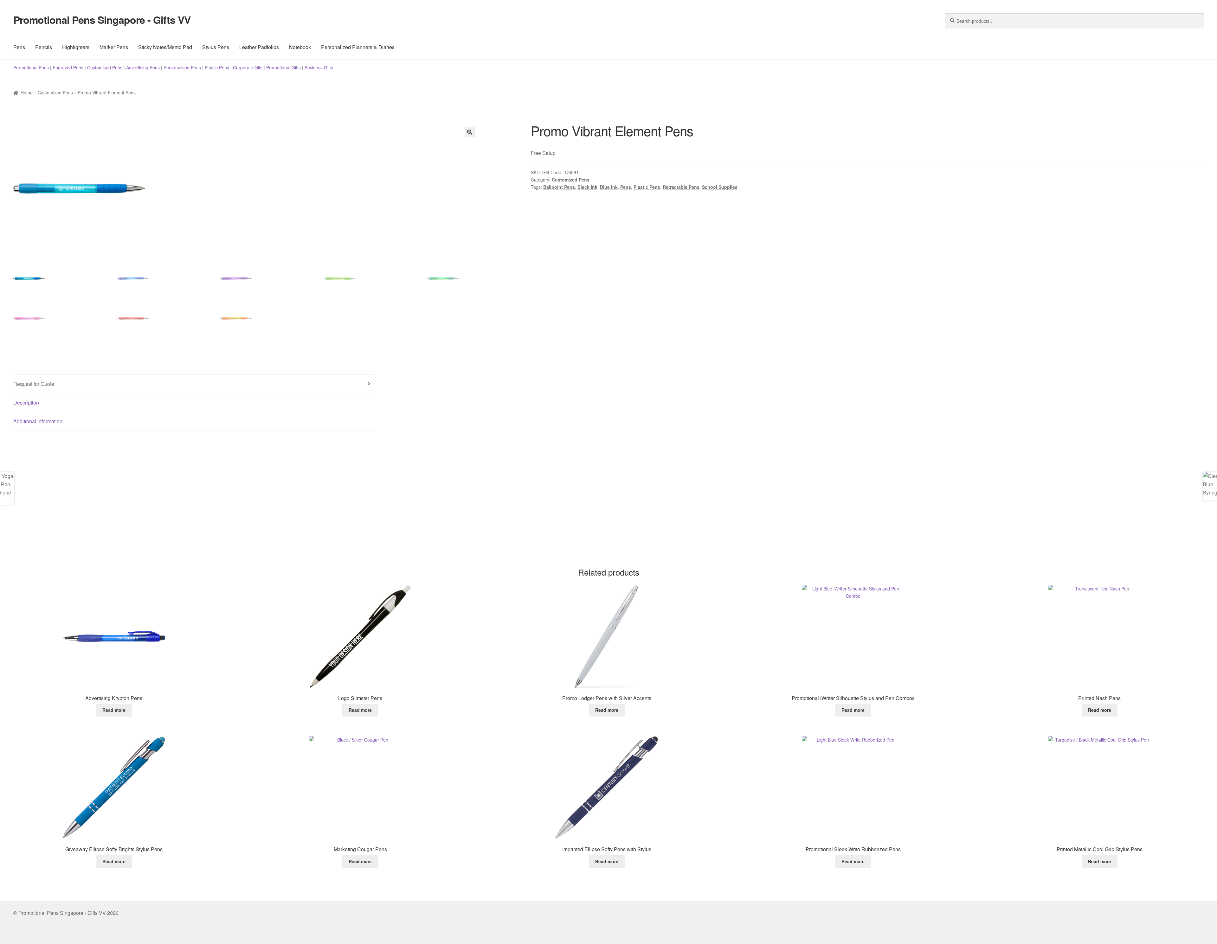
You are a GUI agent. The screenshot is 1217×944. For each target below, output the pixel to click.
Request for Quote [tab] (33, 383)
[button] (470, 132)
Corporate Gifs (247, 67)
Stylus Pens (215, 47)
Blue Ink (609, 187)
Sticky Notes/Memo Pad (165, 47)
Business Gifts (319, 67)
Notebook (300, 47)
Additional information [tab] (37, 421)
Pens (19, 47)
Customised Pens (104, 67)
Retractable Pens (681, 187)
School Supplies (719, 187)
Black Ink (587, 187)
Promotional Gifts (283, 67)
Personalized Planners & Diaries (358, 47)
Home (27, 92)
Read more (114, 710)
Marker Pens (114, 47)
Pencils (43, 47)
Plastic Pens (217, 67)
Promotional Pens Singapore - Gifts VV (101, 19)
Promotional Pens (31, 67)
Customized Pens (55, 92)
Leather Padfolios (259, 47)
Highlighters (75, 47)
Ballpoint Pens (559, 187)
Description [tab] (26, 402)
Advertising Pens (143, 67)
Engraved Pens (68, 67)
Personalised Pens (182, 67)
